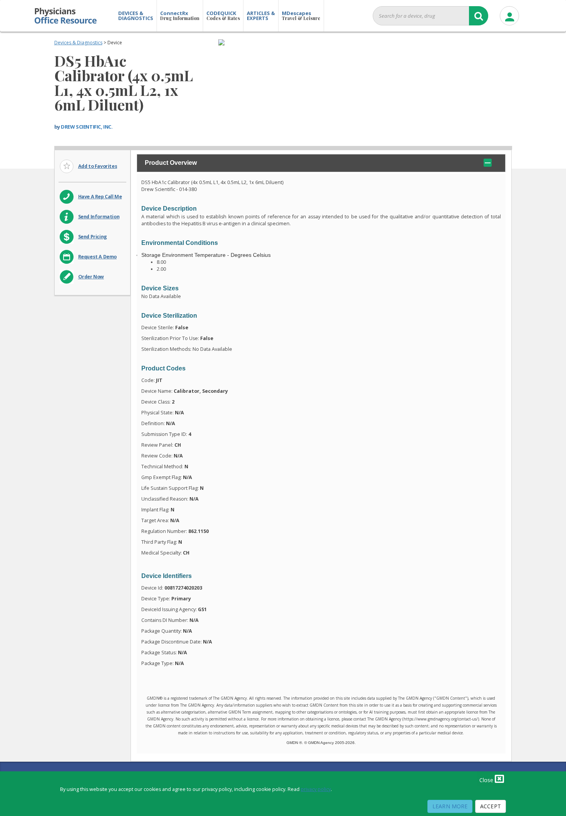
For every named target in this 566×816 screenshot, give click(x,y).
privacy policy (316, 789)
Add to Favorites (97, 166)
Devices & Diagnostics (78, 42)
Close (487, 780)
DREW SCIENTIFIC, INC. (86, 126)
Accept (490, 806)
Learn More (449, 806)
